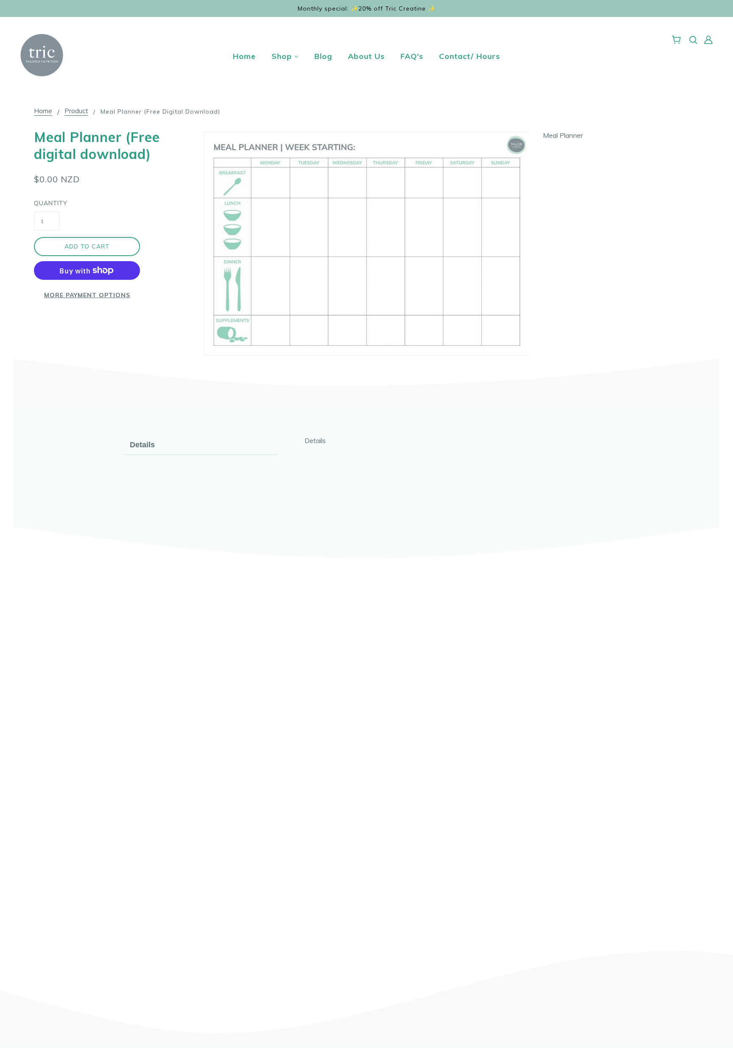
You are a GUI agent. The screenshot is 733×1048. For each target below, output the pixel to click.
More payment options (87, 295)
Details (142, 444)
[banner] (41, 54)
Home (43, 111)
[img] (693, 39)
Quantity (46, 203)
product (76, 111)
